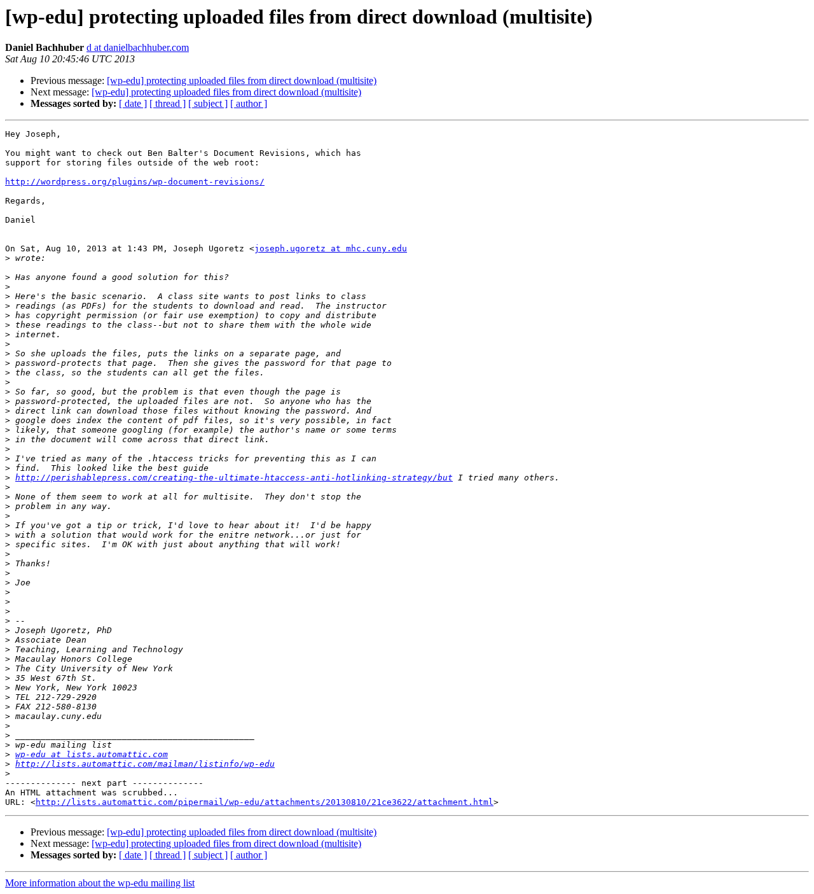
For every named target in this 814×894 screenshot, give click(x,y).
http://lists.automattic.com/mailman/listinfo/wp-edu (145, 764)
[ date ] (133, 103)
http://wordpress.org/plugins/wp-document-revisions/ (135, 181)
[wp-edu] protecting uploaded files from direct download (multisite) (241, 80)
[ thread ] (167, 103)
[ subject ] (208, 103)
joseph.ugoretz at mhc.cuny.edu (330, 248)
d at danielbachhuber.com (137, 47)
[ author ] (248, 103)
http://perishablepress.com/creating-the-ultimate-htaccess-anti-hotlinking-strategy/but (234, 477)
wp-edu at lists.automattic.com (91, 754)
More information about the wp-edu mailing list (100, 882)
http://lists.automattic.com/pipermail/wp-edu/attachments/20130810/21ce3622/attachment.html (264, 802)
